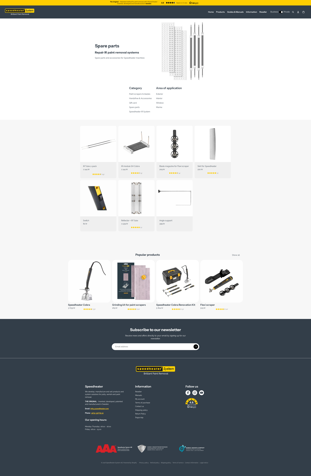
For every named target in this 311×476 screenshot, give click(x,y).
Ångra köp (139, 418)
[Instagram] (194, 392)
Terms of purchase (142, 403)
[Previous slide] (160, 144)
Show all (236, 255)
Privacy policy (144, 463)
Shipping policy (141, 410)
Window (160, 103)
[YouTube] (201, 392)
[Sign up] (196, 346)
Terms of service (178, 463)
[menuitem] (211, 12)
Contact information (191, 463)
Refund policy (155, 463)
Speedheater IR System (139, 111)
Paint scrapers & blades (139, 94)
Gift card (133, 103)
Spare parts (134, 107)
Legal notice (204, 463)
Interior (159, 98)
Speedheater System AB (114, 463)
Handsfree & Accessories (140, 98)
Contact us (139, 406)
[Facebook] (188, 392)
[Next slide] (189, 144)
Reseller (138, 392)
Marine (159, 107)
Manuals (138, 395)
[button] (180, 3)
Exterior (159, 94)
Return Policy (140, 414)
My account (140, 399)
